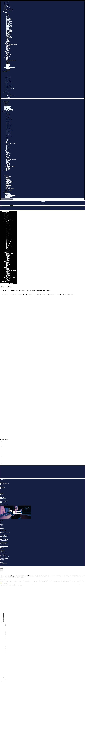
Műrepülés (7, 79)
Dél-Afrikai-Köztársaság (11, 60)
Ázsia (1, 526)
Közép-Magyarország (8, 10)
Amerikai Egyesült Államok (11, 44)
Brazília (7, 46)
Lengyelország (9, 25)
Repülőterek (7, 78)
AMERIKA (6, 43)
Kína (7, 55)
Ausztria (8, 15)
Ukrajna (7, 42)
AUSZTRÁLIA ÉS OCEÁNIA (9, 67)
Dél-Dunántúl (7, 7)
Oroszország (8, 33)
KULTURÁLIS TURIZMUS (5, 532)
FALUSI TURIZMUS (4, 539)
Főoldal (1, 284)
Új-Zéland (8, 70)
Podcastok (7, 93)
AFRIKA (6, 57)
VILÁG (4, 11)
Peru (7, 49)
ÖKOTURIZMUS (3, 543)
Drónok (6, 89)
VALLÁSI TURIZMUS (4, 558)
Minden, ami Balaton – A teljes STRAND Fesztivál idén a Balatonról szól (15, 458)
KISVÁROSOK (3, 538)
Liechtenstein (9, 26)
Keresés (11, 283)
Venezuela (8, 50)
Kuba (7, 47)
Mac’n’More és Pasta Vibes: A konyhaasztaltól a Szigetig (12, 453)
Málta (7, 27)
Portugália (8, 34)
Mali (7, 62)
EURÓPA (6, 12)
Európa (1, 522)
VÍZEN (1, 551)
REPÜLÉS (2, 560)
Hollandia (8, 22)
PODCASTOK (5, 92)
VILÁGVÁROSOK (3, 536)
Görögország (9, 21)
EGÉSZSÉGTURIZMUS (4, 544)
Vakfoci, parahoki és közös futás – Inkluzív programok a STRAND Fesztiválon (16, 461)
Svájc (7, 38)
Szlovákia (8, 40)
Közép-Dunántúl (7, 6)
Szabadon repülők (8, 81)
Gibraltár (8, 20)
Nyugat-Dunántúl (7, 8)
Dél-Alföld (6, 4)
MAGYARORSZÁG (6, 1)
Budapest (6, 2)
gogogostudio (8, 94)
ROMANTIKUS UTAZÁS (4, 556)
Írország (8, 24)
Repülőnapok (8, 176)
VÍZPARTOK (2, 550)
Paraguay (8, 48)
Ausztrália (8, 68)
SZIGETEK (2, 548)
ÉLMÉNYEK (5, 71)
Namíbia (8, 64)
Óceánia (8, 69)
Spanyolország (9, 37)
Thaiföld (8, 56)
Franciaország (9, 19)
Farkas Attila (7, 97)
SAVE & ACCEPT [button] (3, 586)
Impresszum (2, 487)
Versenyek (7, 177)
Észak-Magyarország (8, 9)
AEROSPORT (5, 175)
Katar (7, 53)
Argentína (8, 45)
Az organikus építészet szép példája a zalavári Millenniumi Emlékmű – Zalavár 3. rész (27, 290)
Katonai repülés (8, 90)
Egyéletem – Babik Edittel (10, 95)
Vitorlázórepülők (8, 82)
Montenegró (8, 29)
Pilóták (6, 86)
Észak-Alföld (6, 5)
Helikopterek (7, 84)
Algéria (7, 58)
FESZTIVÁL (2, 559)
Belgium (8, 16)
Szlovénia (8, 41)
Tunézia (7, 66)
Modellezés (7, 87)
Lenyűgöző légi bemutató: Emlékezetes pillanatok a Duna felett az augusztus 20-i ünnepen (18, 446)
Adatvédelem (2, 482)
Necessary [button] (2, 578)
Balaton (5, 3)
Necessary (3, 579)
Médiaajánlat (2, 484)
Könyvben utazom (8, 96)
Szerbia (7, 39)
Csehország (8, 18)
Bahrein (7, 52)
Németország (9, 31)
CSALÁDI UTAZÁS (3, 555)
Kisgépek (7, 83)
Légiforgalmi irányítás (9, 88)
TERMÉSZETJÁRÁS (4, 542)
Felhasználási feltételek (4, 483)
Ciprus (7, 17)
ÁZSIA (5, 51)
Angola (7, 59)
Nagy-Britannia (9, 30)
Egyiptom (8, 61)
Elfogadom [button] (28, 566)
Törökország (8, 54)
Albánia (7, 13)
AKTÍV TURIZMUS (3, 540)
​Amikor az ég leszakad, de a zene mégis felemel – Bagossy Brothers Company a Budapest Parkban (20, 441)
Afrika (1, 525)
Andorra (8, 14)
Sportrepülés (8, 80)
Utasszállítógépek (8, 85)
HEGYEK (2, 547)
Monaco (7, 28)
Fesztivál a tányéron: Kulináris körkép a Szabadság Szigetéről (13, 448)
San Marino (8, 36)
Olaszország (8, 32)
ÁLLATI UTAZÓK (3, 563)
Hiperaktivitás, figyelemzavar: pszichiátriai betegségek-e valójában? (15, 463)
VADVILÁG (2, 554)
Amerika (1, 524)
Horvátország (9, 23)
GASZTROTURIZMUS (4, 546)
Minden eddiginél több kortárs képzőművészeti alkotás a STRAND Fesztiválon (16, 451)
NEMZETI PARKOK (3, 552)
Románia (8, 35)
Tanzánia (8, 65)
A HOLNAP (5, 91)
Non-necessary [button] (3, 582)
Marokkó (8, 63)
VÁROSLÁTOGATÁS (4, 535)
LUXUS (1, 562)
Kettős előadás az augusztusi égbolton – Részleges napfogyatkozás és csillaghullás (17, 456)
